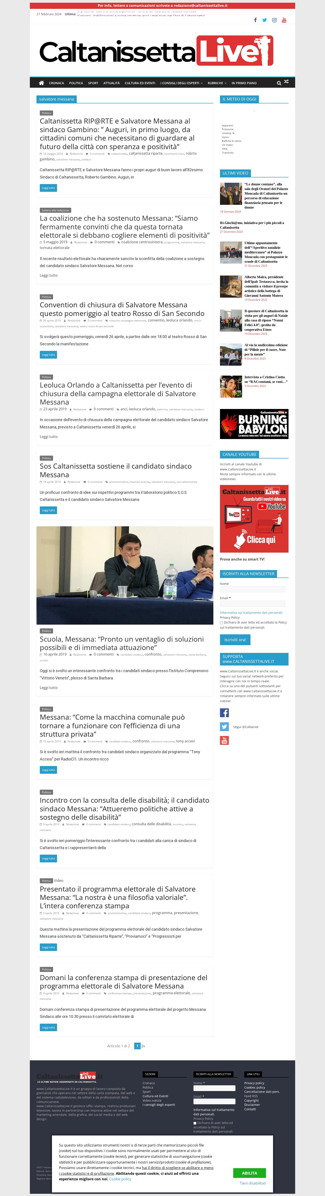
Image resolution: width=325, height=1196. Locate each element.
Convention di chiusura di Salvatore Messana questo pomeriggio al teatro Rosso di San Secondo (122, 309)
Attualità (111, 83)
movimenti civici (174, 154)
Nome (224, 584)
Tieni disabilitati (253, 1183)
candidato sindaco (131, 654)
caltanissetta (119, 154)
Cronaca (56, 83)
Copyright (251, 1100)
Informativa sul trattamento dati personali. (251, 612)
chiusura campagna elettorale (127, 320)
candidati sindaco (120, 741)
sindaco (86, 159)
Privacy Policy (230, 617)
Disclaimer (252, 1105)
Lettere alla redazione (55, 210)
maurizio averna (140, 482)
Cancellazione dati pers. (262, 1092)
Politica (76, 83)
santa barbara (197, 654)
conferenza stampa (120, 993)
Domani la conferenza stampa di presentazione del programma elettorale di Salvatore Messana (123, 982)
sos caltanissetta (187, 482)
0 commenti (97, 154)
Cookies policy (254, 1087)
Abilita (249, 1173)
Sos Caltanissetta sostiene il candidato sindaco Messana (116, 470)
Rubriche (215, 83)
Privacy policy (254, 1083)
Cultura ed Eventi (140, 83)
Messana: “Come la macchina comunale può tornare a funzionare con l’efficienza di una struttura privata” (112, 725)
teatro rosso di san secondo (97, 326)
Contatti (250, 1109)
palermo (162, 409)
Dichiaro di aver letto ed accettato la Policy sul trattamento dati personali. (253, 624)
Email (225, 598)
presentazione (142, 993)
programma (171, 242)
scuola (44, 660)
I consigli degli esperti (180, 83)
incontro (178, 824)
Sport (93, 83)
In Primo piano (244, 83)
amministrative (118, 482)
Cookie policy (120, 1179)
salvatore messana (68, 159)
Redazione (76, 154)
